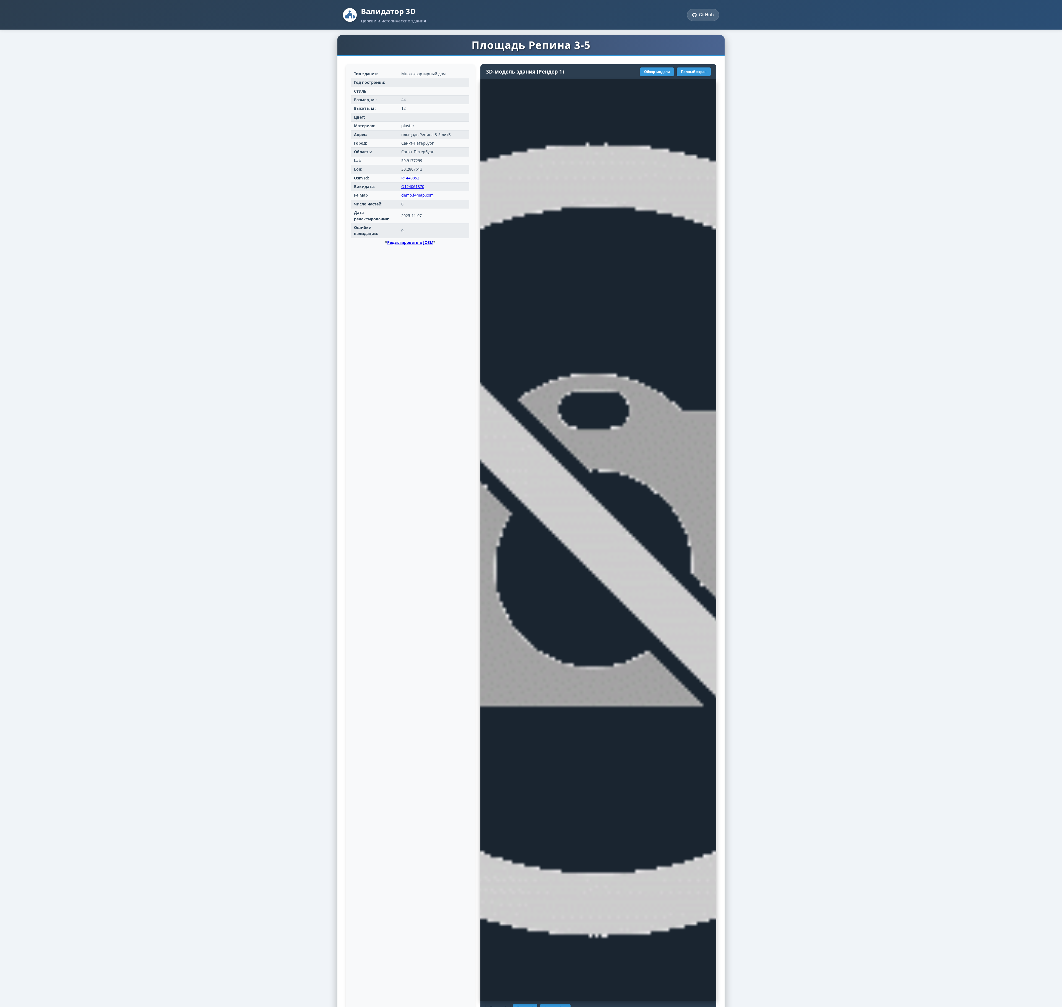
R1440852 (410, 178)
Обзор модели (657, 72)
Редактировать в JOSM (410, 242)
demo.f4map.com (417, 195)
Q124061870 (412, 186)
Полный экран (694, 72)
